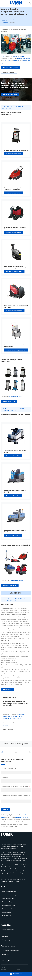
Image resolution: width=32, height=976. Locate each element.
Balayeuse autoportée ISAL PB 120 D (15, 531)
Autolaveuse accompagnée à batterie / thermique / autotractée (15, 267)
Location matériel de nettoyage (10, 895)
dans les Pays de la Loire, (22, 877)
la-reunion (5, 22)
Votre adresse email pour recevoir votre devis (16, 796)
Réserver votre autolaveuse (14, 271)
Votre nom (5, 777)
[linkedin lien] (4, 960)
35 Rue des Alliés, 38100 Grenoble (10, 950)
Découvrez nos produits (10, 94)
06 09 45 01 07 (5, 954)
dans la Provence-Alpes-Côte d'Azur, (10, 879)
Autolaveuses (5, 933)
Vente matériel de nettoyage (9, 891)
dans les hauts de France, (12, 868)
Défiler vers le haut (20, 968)
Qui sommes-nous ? (7, 915)
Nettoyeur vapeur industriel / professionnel (13, 345)
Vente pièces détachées (8, 898)
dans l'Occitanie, (5, 871)
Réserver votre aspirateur (13, 154)
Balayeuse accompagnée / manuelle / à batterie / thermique (15, 188)
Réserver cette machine (13, 456)
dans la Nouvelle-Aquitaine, (16, 871)
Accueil (3, 17)
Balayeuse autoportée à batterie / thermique (15, 227)
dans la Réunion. (16, 881)
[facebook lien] (8, 960)
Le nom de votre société (9, 768)
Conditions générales (7, 908)
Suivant (5, 809)
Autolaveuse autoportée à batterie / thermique (16, 306)
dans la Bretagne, (23, 868)
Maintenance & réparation (8, 901)
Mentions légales (6, 912)
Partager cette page (9, 72)
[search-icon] (30, 3)
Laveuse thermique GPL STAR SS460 (15, 451)
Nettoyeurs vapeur (7, 940)
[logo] (16, 3)
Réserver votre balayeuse (13, 193)
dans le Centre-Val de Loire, (16, 875)
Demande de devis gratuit (8, 905)
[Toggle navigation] (2, 3)
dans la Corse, (8, 881)
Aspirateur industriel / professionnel (16, 150)
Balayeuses (5, 936)
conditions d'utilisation (22, 817)
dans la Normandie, (11, 877)
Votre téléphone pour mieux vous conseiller (16, 786)
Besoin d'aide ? (6, 919)
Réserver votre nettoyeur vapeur (15, 350)
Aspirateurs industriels (8, 929)
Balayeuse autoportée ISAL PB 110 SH (15, 491)
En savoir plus (7, 689)
